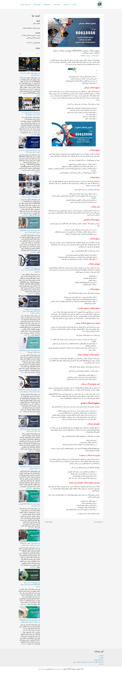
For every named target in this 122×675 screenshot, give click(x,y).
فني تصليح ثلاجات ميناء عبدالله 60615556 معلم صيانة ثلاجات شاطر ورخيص (30, 584)
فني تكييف (66, 4)
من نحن (101, 664)
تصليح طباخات (46, 4)
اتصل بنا (101, 655)
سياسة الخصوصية (98, 660)
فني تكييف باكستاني (25, 4)
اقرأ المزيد (33, 134)
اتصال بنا (74, 4)
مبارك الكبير (85, 83)
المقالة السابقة (98, 522)
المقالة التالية (48, 522)
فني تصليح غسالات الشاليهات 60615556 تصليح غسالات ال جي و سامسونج (30, 269)
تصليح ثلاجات (56, 4)
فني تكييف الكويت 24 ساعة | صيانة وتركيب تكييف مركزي (88, 662)
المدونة (101, 657)
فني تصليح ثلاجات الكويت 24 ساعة (30, 197)
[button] (63, 4)
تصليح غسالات (36, 4)
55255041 (29, 42)
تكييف (51, 95)
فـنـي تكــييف (59, 669)
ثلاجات (58, 98)
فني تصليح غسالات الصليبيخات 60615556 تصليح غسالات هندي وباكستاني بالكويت (31, 311)
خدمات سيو (42, 669)
